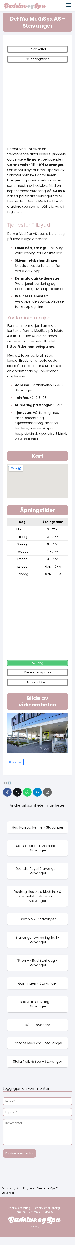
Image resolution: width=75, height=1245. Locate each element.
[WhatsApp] (27, 792)
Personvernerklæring (46, 1208)
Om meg (34, 1212)
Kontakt (48, 1212)
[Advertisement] (37, 103)
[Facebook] (7, 792)
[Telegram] (37, 792)
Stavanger (15, 762)
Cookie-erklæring (19, 1208)
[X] (17, 792)
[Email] (47, 792)
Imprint (21, 1212)
